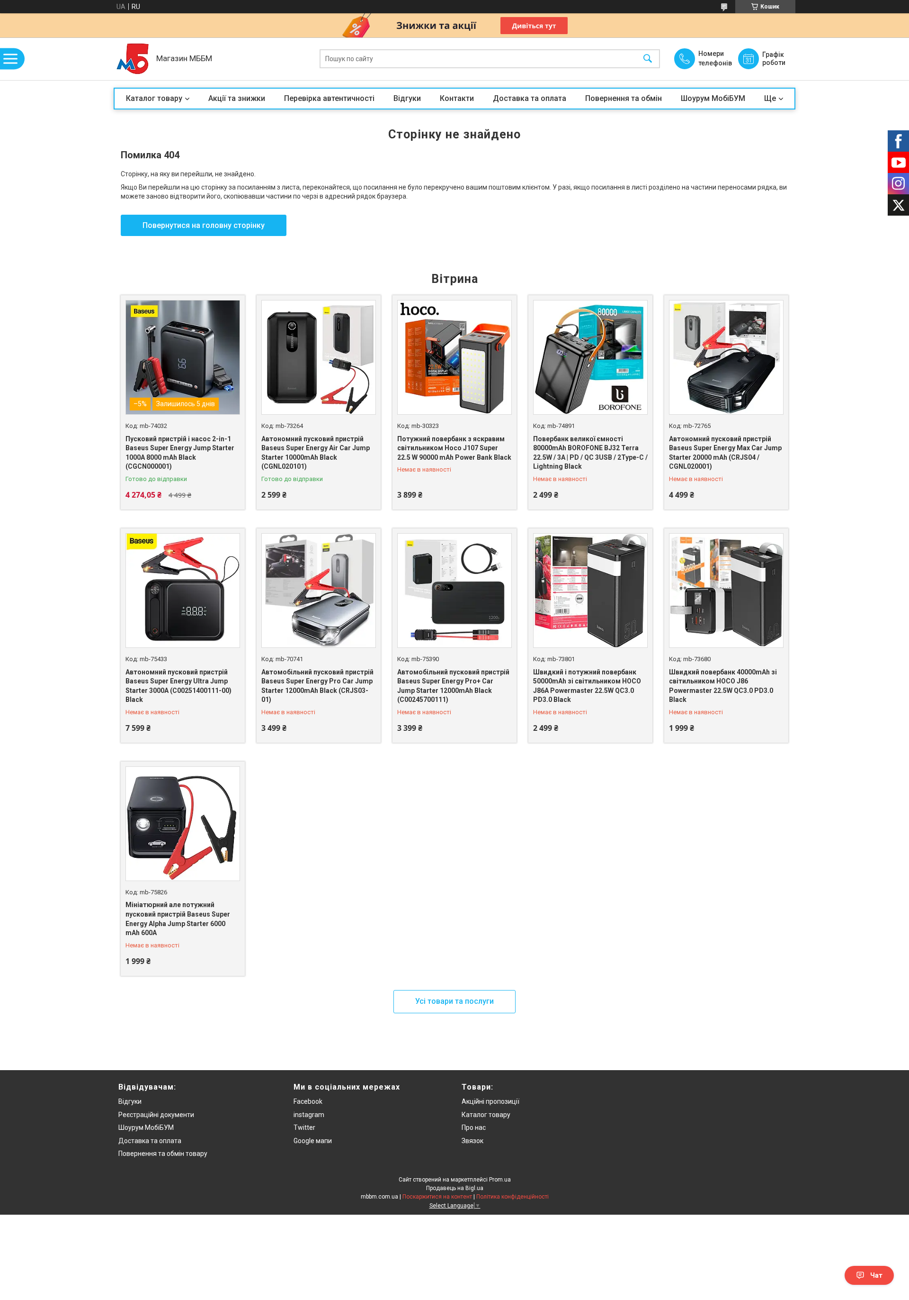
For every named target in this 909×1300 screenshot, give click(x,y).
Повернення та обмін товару (162, 1153)
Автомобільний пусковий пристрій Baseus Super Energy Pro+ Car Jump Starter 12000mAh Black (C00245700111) (453, 686)
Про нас (474, 1127)
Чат (876, 1275)
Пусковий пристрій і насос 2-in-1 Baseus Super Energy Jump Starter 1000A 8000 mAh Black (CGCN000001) (179, 453)
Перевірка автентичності (329, 98)
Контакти (457, 98)
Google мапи (313, 1141)
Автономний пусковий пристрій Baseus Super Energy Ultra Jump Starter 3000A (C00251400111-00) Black (178, 686)
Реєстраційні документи (156, 1114)
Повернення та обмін (623, 98)
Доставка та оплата (529, 98)
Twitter (304, 1127)
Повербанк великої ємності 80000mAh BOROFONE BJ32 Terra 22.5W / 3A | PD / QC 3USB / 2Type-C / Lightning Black (590, 453)
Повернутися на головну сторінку (204, 225)
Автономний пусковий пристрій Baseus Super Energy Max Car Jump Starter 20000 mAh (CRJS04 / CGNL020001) (725, 453)
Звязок (472, 1141)
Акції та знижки (236, 98)
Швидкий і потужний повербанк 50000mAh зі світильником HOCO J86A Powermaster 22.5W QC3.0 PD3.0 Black (587, 686)
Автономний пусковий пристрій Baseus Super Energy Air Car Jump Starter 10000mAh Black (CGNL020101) (315, 453)
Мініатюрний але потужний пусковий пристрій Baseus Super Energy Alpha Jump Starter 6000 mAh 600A (177, 918)
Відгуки (407, 98)
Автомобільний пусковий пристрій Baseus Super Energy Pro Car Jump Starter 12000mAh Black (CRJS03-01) (317, 686)
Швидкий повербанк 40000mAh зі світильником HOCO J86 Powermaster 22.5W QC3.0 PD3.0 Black (723, 686)
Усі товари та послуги (454, 1001)
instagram (309, 1114)
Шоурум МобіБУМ (713, 98)
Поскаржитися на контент (437, 1196)
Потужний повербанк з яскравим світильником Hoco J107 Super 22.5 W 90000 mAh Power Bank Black (454, 448)
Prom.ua (500, 1179)
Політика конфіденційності (512, 1196)
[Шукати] (647, 59)
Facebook (308, 1101)
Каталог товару (154, 98)
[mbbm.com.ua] (132, 58)
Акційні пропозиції (490, 1101)
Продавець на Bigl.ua (454, 1188)
